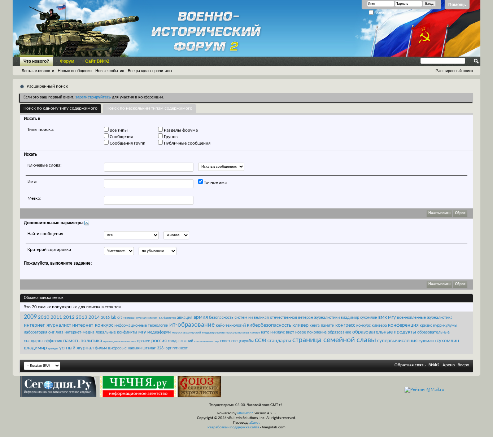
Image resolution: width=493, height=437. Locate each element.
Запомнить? (385, 13)
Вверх (463, 365)
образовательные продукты (384, 332)
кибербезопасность (269, 325)
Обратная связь (410, 365)
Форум (67, 61)
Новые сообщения (75, 71)
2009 (30, 317)
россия (159, 341)
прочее (143, 341)
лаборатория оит (39, 332)
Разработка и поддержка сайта (233, 427)
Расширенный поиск (454, 71)
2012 (69, 317)
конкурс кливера (371, 325)
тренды (53, 348)
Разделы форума (180, 130)
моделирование (213, 332)
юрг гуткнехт (176, 348)
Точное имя (215, 182)
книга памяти (322, 325)
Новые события (109, 71)
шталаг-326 (153, 348)
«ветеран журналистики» (140, 317)
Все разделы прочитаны (150, 71)
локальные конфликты (116, 332)
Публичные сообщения (186, 143)
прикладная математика (119, 341)
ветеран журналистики (319, 317)
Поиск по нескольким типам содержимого (149, 108)
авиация (184, 317)
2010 (43, 317)
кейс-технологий (231, 325)
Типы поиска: (40, 129)
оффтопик (53, 341)
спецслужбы (242, 341)
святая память (203, 341)
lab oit (116, 317)
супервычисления (397, 341)
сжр (216, 341)
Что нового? (36, 61)
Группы (171, 136)
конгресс (345, 325)
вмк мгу (387, 317)
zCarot (254, 423)
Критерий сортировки (49, 249)
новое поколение (311, 332)
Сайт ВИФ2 (97, 61)
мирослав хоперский (186, 332)
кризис (426, 325)
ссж (260, 340)
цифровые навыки (124, 348)
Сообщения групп (127, 143)
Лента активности (38, 71)
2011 (56, 317)
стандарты (279, 341)
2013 (81, 317)
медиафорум (159, 332)
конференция (403, 325)
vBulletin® (245, 413)
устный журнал (76, 348)
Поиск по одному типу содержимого (60, 108)
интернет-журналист (47, 325)
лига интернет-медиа (75, 332)
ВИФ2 (434, 365)
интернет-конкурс (92, 325)
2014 (94, 317)
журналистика (440, 317)
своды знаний (180, 341)
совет (225, 341)
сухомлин (427, 341)
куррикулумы (445, 325)
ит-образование (192, 325)
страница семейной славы (334, 340)
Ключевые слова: (44, 165)
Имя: (32, 182)
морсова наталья (237, 332)
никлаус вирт (282, 332)
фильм (101, 348)
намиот (255, 332)
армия (200, 317)
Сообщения (121, 136)
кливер (300, 325)
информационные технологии (141, 325)
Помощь (457, 4)
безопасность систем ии (231, 317)
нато (265, 332)
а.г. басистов (167, 317)
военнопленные (411, 317)
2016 (105, 317)
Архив (448, 365)
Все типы (118, 130)
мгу (142, 332)
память (71, 341)
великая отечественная (275, 317)
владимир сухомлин (359, 317)
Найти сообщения (45, 233)
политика (91, 341)
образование (339, 332)
